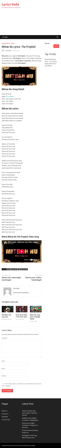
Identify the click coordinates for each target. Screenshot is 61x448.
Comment (5, 338)
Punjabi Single (6, 43)
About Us (4, 411)
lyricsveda (8, 50)
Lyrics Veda (10, 4)
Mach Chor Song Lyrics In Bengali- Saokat (35, 317)
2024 (9, 269)
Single (12, 43)
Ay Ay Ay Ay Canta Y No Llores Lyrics (21, 316)
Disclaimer (5, 417)
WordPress (27, 445)
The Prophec (24, 269)
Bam (34, 445)
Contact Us (5, 414)
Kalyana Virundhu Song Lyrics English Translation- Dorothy (29, 413)
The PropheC (10, 96)
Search (47, 43)
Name (4, 361)
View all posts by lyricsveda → (21, 292)
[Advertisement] (30, 23)
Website (4, 376)
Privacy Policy (6, 420)
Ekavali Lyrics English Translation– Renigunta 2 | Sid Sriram (30, 425)
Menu (6, 37)
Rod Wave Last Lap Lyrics (6, 316)
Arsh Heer (14, 269)
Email (4, 368)
